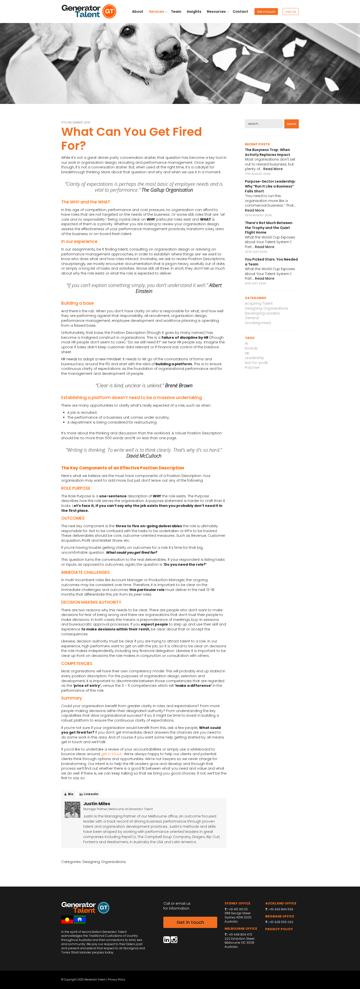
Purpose (252, 367)
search (291, 124)
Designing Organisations (104, 861)
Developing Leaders (262, 313)
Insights (194, 11)
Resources (217, 11)
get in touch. (111, 753)
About (137, 11)
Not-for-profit (256, 362)
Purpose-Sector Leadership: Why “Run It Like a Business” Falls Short (270, 186)
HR (247, 353)
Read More (273, 168)
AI (246, 343)
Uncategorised (258, 322)
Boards (251, 348)
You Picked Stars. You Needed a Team (271, 262)
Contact (240, 11)
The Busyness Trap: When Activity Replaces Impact (267, 152)
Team (176, 11)
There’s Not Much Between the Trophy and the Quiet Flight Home (268, 227)
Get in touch (266, 12)
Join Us (290, 12)
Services (157, 11)
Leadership (254, 357)
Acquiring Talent (259, 303)
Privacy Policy (116, 979)
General (252, 317)
